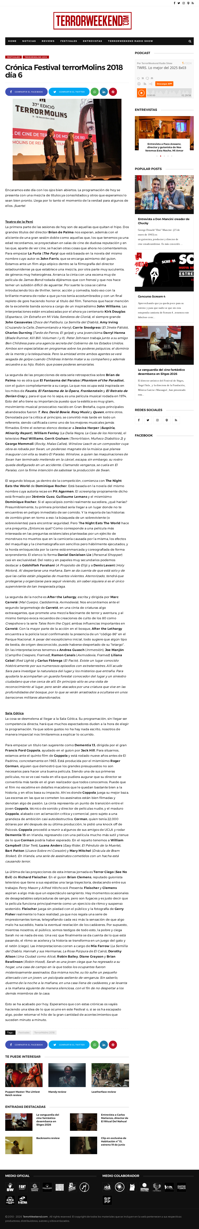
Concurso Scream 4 (151, 296)
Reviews (48, 41)
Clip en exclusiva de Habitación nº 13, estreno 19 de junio (113, 1141)
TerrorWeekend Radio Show (130, 41)
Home (12, 41)
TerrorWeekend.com (35, 1216)
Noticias (29, 41)
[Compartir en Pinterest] (113, 91)
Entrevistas (92, 41)
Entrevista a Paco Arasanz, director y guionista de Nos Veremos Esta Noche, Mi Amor (164, 147)
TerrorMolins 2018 (36, 57)
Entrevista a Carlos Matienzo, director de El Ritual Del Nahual (114, 1118)
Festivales (68, 41)
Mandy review (57, 1092)
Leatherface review (104, 1092)
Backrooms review (48, 1138)
